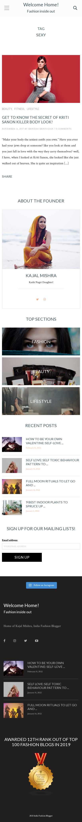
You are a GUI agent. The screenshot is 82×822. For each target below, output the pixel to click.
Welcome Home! (41, 4)
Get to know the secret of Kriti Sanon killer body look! (35, 119)
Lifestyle (33, 108)
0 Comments (63, 129)
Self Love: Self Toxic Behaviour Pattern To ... (48, 686)
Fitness (19, 108)
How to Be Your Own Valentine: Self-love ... (44, 441)
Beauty (7, 108)
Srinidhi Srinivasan (40, 129)
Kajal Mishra (41, 275)
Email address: (10, 540)
